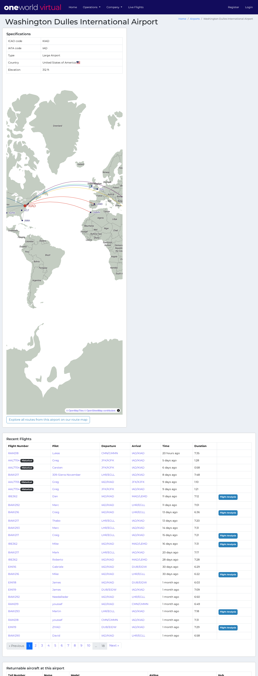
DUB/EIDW (139, 566)
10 (88, 645)
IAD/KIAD (138, 453)
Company (113, 7)
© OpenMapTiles (75, 410)
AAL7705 (13, 482)
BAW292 (14, 505)
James (56, 582)
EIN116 (12, 566)
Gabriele (57, 566)
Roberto (57, 559)
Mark (55, 552)
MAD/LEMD (139, 496)
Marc (55, 505)
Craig (55, 512)
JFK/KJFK (107, 460)
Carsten (57, 467)
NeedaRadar (60, 597)
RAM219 (13, 604)
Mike (55, 543)
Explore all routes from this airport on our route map (48, 419)
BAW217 (13, 474)
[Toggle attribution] (118, 410)
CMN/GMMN (109, 453)
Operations (90, 7)
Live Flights (136, 7)
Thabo (56, 520)
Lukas (56, 453)
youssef (57, 604)
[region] (64, 246)
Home (73, 7)
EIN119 (12, 589)
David (56, 635)
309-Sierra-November (66, 474)
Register (233, 7)
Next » (114, 645)
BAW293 (14, 528)
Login (249, 7)
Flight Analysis (228, 497)
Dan (55, 496)
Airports (195, 18)
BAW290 (14, 635)
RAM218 (13, 453)
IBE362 (12, 496)
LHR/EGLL (108, 474)
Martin (56, 611)
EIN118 (12, 582)
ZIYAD (56, 627)
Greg (55, 460)
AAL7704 (14, 460)
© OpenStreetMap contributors (99, 410)
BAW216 (13, 512)
